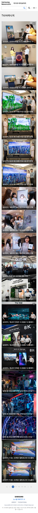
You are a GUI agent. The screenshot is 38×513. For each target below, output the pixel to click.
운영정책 (14, 502)
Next (28, 487)
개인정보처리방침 (22, 502)
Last (31, 487)
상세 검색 (29, 8)
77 (16, 486)
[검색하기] (24, 8)
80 (25, 486)
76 (13, 486)
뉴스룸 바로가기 (18, 499)
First (7, 487)
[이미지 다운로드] (33, 23)
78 (19, 486)
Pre (10, 487)
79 (22, 486)
